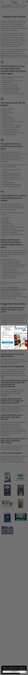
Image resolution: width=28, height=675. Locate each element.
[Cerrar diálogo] (26, 326)
